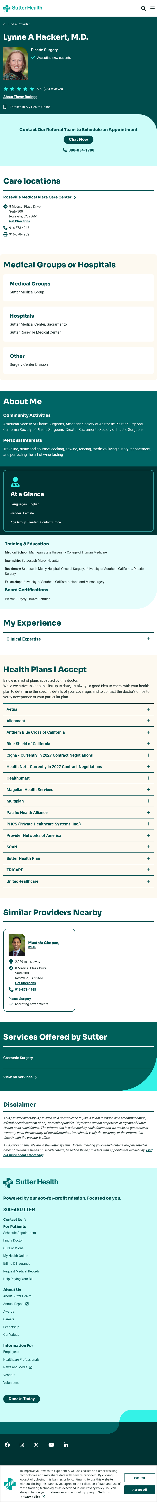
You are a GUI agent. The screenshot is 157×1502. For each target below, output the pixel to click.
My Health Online (15, 1255)
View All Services (18, 1077)
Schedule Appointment (19, 1232)
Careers (8, 1319)
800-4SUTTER (19, 1209)
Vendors (9, 1375)
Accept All (139, 1490)
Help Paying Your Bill (18, 1279)
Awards (8, 1311)
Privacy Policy (34, 1497)
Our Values (11, 1334)
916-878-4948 (19, 227)
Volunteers (11, 1382)
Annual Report (16, 1304)
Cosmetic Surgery (18, 1057)
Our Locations (13, 1248)
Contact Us (12, 1219)
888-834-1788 (81, 150)
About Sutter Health (17, 1296)
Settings (140, 1477)
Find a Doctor (13, 1240)
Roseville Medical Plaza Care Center (37, 197)
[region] (78, 1483)
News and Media (18, 1367)
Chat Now (78, 139)
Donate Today (22, 1399)
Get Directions (19, 221)
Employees (11, 1351)
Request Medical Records (21, 1271)
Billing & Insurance (16, 1263)
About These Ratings (20, 96)
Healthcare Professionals (21, 1359)
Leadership (11, 1327)
